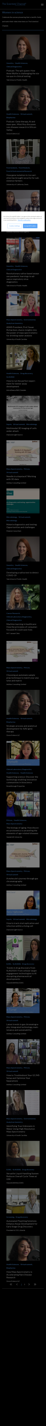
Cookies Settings (14, 226)
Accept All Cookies (30, 226)
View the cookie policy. (24, 220)
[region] (23, 221)
